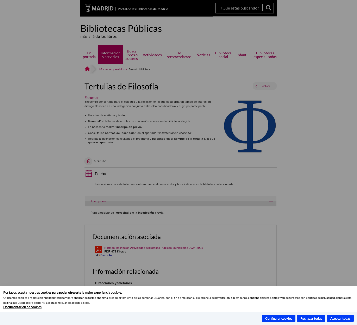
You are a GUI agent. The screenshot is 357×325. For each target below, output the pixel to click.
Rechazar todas (311, 318)
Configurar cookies (278, 318)
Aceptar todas (340, 318)
